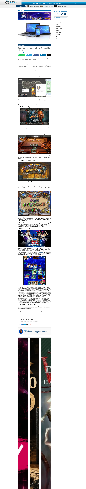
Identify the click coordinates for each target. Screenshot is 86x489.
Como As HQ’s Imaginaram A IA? (62, 6)
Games (20, 45)
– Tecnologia (57, 42)
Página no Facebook (35, 312)
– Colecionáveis (57, 24)
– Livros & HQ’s (57, 30)
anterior (41, 252)
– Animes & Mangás (58, 22)
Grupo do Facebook (46, 312)
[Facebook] (59, 14)
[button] (21, 55)
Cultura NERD (57, 20)
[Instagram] (57, 14)
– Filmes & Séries (58, 26)
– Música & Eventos (58, 32)
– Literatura (57, 38)
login (27, 321)
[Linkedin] (65, 14)
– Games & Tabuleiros (58, 28)
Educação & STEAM (58, 34)
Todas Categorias (24, 45)
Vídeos (56, 55)
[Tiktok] (62, 14)
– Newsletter (57, 40)
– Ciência (56, 36)
